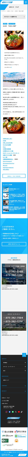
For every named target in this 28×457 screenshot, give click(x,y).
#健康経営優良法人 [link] (8, 159)
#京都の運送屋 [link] (7, 149)
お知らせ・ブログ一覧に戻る (14, 176)
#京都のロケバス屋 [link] (8, 151)
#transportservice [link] (8, 163)
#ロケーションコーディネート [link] (11, 153)
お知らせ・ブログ (10, 11)
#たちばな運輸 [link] (7, 145)
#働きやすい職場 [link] (7, 155)
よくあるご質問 (5, 400)
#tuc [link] (4, 147)
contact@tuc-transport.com (14, 281)
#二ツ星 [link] (5, 157)
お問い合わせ (5, 403)
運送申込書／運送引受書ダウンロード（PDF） (9, 407)
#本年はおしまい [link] (7, 138)
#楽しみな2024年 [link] (7, 143)
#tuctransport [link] (7, 161)
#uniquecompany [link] (8, 167)
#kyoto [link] (5, 165)
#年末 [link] (4, 141)
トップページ (3, 11)
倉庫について (6, 380)
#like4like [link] (6, 169)
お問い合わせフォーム (14, 244)
